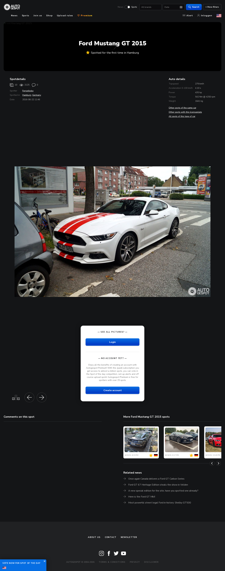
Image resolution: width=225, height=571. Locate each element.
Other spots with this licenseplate (185, 112)
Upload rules (65, 15)
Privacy (135, 562)
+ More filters (212, 7)
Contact (110, 537)
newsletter (129, 537)
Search (195, 7)
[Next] (218, 463)
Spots (134, 7)
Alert (189, 15)
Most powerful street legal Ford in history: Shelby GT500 (159, 502)
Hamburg (26, 95)
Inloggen (206, 15)
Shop (49, 15)
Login (112, 342)
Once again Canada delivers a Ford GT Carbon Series (156, 478)
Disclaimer (151, 562)
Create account (112, 390)
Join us (38, 15)
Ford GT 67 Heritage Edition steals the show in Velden (158, 484)
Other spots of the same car (182, 107)
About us (94, 537)
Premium (86, 15)
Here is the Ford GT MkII (141, 496)
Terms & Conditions (112, 562)
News (120, 7)
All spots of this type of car (182, 116)
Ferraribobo (28, 90)
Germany (36, 95)
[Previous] (212, 463)
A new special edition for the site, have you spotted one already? (163, 490)
